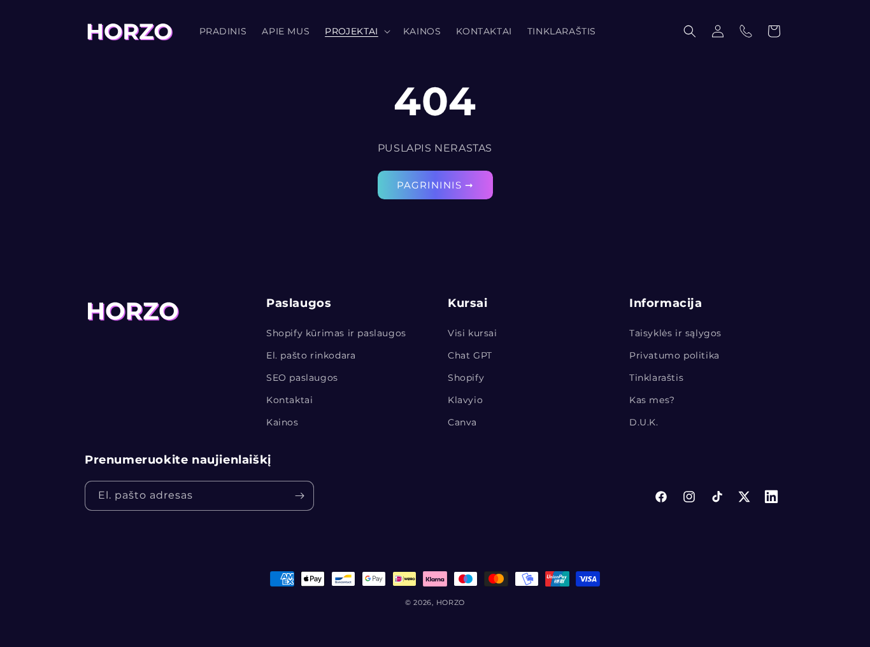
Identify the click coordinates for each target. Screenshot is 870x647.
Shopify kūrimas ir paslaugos (336, 333)
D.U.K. (644, 422)
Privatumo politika (674, 355)
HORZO (451, 602)
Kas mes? (652, 400)
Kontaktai (289, 400)
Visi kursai (472, 333)
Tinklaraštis (656, 377)
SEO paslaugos (302, 377)
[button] (356, 31)
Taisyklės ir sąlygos (675, 333)
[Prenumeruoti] (299, 496)
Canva (462, 422)
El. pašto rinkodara (310, 355)
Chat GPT (470, 355)
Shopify (466, 377)
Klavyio (465, 400)
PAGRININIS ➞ (435, 185)
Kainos (282, 422)
